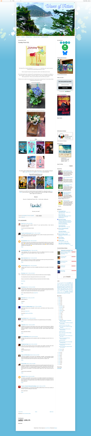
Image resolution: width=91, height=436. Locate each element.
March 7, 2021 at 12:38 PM (36, 306)
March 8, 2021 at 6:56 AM (32, 344)
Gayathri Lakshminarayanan (26, 233)
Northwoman (23, 287)
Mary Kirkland (23, 318)
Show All (72, 245)
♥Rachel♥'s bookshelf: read (67, 250)
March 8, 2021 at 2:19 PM (31, 363)
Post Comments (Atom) (27, 413)
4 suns (69, 282)
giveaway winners (63, 290)
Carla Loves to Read (62, 219)
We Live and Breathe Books (63, 228)
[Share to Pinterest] (41, 215)
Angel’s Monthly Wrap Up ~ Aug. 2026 (64, 226)
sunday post (23, 217)
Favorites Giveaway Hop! (67, 170)
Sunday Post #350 (66, 200)
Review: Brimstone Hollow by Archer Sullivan (67, 185)
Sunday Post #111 (62, 340)
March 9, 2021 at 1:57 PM (41, 386)
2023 (59, 301)
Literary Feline (23, 363)
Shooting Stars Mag (24, 344)
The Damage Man (63, 256)
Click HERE (59, 368)
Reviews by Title (45, 36)
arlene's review (70, 283)
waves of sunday (67, 293)
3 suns (61, 282)
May (60, 316)
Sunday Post (35, 292)
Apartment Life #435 (62, 238)
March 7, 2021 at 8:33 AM (32, 265)
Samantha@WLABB (24, 250)
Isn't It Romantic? (61, 229)
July (60, 313)
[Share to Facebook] (40, 215)
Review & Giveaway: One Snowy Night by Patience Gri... (65, 342)
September (61, 310)
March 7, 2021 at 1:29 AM (36, 233)
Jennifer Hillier (63, 271)
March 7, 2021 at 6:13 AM (33, 250)
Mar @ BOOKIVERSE (25, 336)
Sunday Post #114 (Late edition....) (65, 325)
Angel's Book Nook (62, 225)
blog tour (68, 286)
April (60, 317)
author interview (64, 285)
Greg (22, 223)
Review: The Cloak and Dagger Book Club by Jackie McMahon (67, 193)
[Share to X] (38, 215)
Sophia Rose (23, 324)
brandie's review (64, 287)
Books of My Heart (62, 214)
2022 (59, 303)
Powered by (62, 91)
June (60, 314)
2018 (59, 355)
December (61, 306)
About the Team (37, 36)
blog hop (65, 286)
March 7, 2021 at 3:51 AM (32, 240)
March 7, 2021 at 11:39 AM (30, 287)
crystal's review (60, 288)
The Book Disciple (24, 265)
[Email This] (36, 215)
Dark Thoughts (61, 237)
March (60, 319)
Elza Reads (23, 273)
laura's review (68, 290)
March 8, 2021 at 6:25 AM (33, 336)
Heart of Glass (62, 270)
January (60, 350)
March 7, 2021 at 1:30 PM (30, 324)
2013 (59, 362)
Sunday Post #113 (62, 331)
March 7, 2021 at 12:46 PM (31, 318)
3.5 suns (65, 282)
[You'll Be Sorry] (59, 268)
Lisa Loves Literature (62, 231)
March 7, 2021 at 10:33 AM (30, 273)
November (61, 307)
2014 (59, 361)
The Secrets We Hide (63, 261)
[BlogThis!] (37, 215)
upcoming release (60, 293)
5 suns (60, 283)
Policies (22, 36)
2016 (59, 358)
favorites (64, 288)
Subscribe (65, 87)
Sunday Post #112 (62, 334)
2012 (59, 364)
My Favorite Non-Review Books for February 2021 (65, 345)
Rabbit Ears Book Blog (29, 313)
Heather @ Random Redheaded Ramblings (28, 386)
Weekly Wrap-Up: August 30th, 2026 (64, 232)
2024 (59, 300)
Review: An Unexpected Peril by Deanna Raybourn (64, 338)
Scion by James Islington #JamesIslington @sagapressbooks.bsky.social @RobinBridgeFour (65, 216)
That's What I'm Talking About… (64, 243)
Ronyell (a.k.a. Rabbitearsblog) (26, 306)
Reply (22, 229)
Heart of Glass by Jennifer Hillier (63, 241)
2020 (59, 352)
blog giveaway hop (60, 286)
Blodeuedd (23, 297)
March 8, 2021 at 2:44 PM (30, 376)
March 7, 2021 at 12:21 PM (29, 297)
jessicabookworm (24, 240)
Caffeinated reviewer (36, 68)
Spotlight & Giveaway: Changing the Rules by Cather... (65, 321)
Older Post (51, 411)
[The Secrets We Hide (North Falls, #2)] (59, 263)
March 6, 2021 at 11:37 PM (27, 223)
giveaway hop (67, 289)
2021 (59, 304)
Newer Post (20, 411)
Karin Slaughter (63, 262)
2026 (59, 297)
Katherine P (23, 376)
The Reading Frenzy (62, 211)
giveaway (63, 289)
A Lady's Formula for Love (29, 171)
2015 (59, 359)
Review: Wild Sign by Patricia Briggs (65, 332)
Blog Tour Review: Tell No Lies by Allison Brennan (64, 329)
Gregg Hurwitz (63, 257)
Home (18, 36)
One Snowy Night (39, 171)
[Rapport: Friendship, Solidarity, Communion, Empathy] (59, 254)
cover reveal (70, 287)
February (60, 349)
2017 (59, 356)
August (60, 311)
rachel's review (69, 291)
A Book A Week (61, 240)
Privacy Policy (29, 36)
